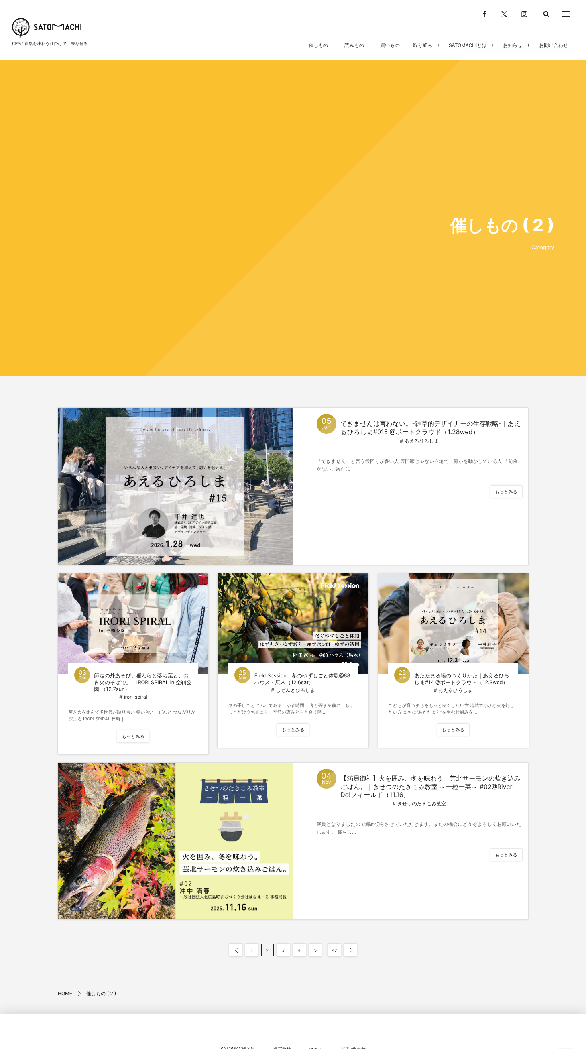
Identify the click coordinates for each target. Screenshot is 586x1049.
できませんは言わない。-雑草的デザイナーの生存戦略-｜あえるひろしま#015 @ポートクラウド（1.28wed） (430, 427)
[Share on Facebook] (484, 14)
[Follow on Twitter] (504, 14)
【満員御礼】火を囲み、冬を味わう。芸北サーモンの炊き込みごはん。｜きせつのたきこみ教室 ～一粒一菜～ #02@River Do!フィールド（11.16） (430, 786)
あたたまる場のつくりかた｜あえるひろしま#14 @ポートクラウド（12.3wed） (461, 679)
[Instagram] (524, 14)
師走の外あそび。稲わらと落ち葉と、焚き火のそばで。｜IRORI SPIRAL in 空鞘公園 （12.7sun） (142, 683)
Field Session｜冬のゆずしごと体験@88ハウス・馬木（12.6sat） (302, 679)
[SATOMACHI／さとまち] (46, 28)
